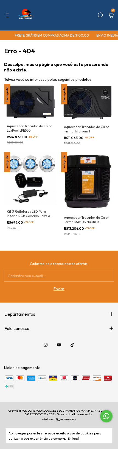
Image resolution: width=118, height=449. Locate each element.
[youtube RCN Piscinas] (59, 345)
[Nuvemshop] (59, 419)
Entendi (74, 438)
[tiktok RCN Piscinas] (72, 345)
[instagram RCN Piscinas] (45, 345)
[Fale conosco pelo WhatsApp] (106, 416)
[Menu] (8, 16)
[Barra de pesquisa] (100, 16)
